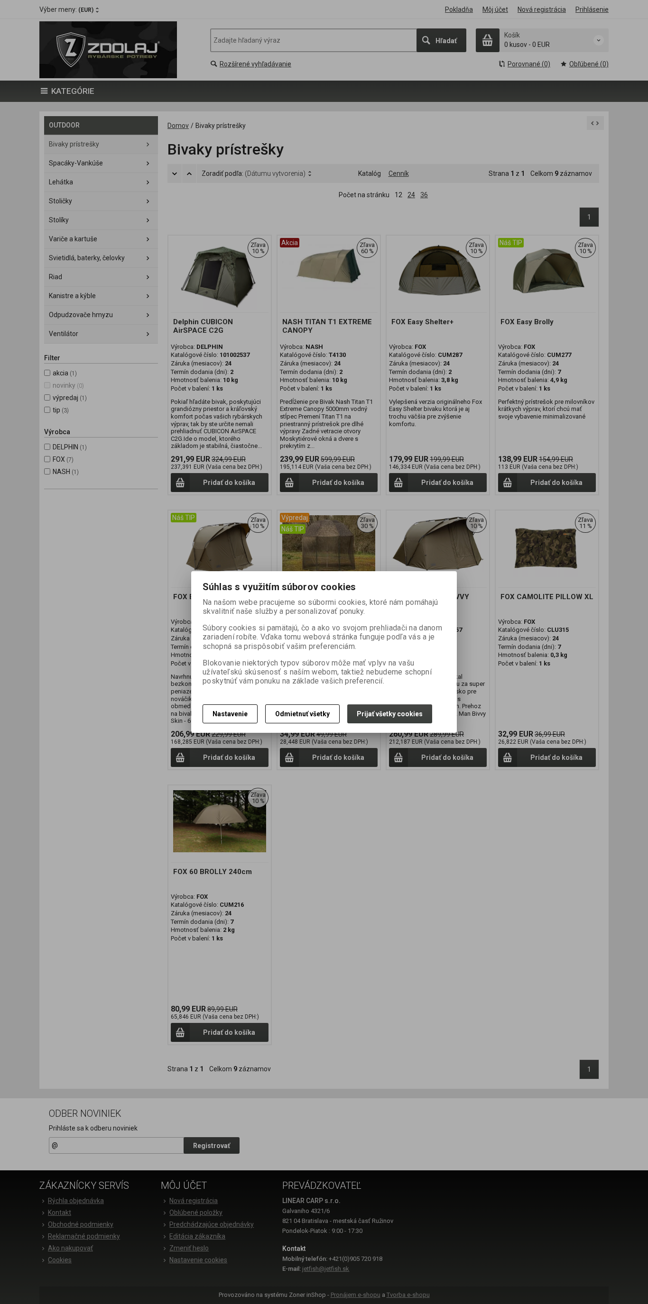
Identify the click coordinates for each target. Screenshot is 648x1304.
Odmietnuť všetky (302, 714)
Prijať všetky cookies (390, 714)
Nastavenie (230, 714)
